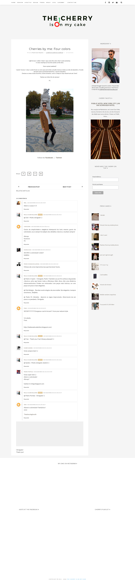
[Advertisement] (65, 525)
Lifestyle (28, 2)
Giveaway (61, 2)
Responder (26, 209)
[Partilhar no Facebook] (23, 174)
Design (35, 2)
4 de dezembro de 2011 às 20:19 (52, 392)
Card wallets (104, 275)
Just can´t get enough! (106, 255)
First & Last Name (98, 184)
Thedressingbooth (30, 414)
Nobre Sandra (28, 348)
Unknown (27, 226)
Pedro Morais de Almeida (31, 264)
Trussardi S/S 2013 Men (107, 304)
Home (13, 2)
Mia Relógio (27, 250)
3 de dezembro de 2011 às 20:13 (52, 336)
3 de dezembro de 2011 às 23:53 (42, 348)
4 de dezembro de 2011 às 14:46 (52, 360)
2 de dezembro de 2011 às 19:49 (36, 203)
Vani (25, 404)
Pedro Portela (28, 371)
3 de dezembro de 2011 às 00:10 (41, 250)
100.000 (102, 215)
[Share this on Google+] (35, 174)
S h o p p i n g (104, 265)
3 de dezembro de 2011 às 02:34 (52, 276)
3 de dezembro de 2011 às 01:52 (49, 264)
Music (48, 2)
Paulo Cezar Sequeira (30, 214)
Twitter (59, 158)
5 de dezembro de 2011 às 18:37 (36, 404)
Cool (54, 2)
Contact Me (71, 2)
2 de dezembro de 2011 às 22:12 (40, 226)
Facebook (49, 158)
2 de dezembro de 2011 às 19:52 (52, 214)
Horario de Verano (105, 285)
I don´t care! (103, 235)
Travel (42, 2)
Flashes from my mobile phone (109, 245)
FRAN (25, 308)
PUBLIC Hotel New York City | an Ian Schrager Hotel (105, 104)
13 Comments (69, 52)
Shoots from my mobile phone (109, 225)
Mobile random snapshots (108, 295)
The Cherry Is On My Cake (76, 579)
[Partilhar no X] (29, 174)
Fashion (20, 2)
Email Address (97, 177)
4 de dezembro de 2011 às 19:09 (43, 371)
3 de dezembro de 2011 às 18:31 (36, 308)
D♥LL (25, 203)
